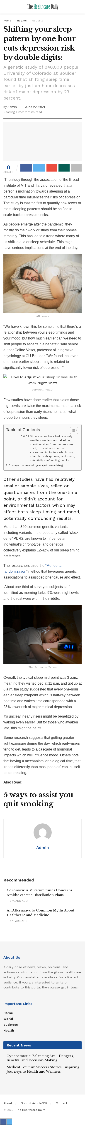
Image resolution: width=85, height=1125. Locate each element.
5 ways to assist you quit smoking (36, 465)
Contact (61, 1103)
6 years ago (18, 900)
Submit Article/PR (34, 1103)
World (8, 1018)
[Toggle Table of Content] (72, 430)
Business (10, 1024)
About (7, 1103)
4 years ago (18, 921)
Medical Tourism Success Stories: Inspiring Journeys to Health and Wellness (43, 1069)
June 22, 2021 (35, 107)
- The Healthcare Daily (29, 1109)
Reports (37, 20)
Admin (12, 107)
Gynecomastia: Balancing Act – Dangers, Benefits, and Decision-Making (40, 1058)
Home (7, 20)
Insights (22, 20)
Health (8, 1030)
